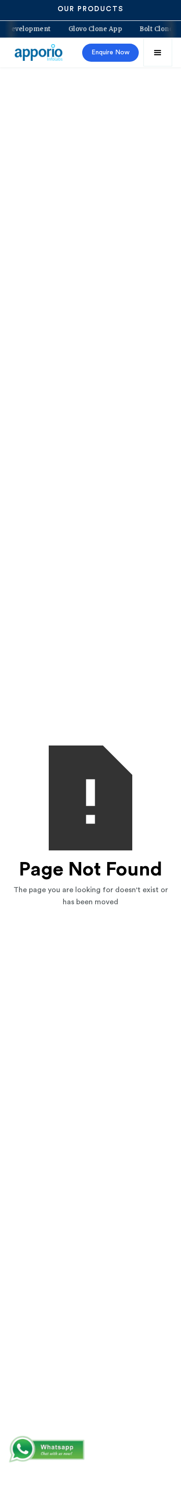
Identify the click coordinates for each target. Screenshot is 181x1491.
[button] (157, 52)
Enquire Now (110, 52)
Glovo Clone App (99, 29)
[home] (39, 52)
